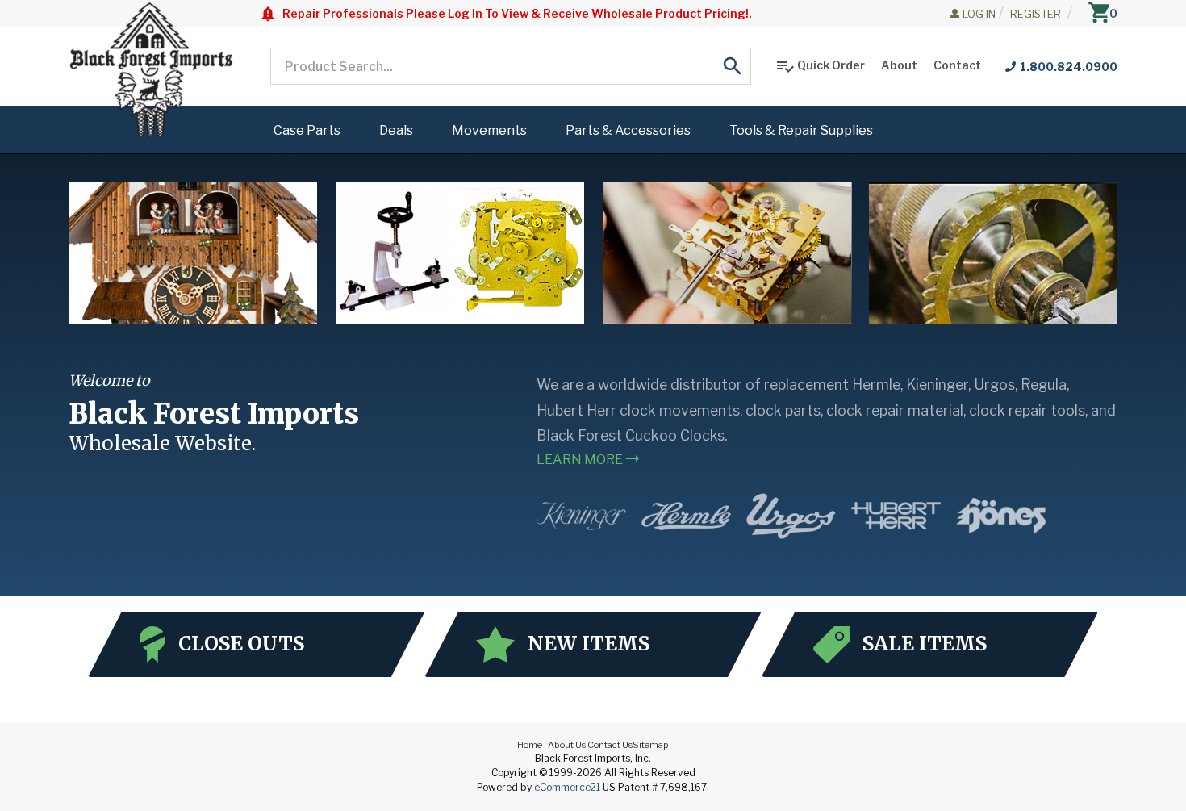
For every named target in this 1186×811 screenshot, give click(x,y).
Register (1035, 13)
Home (529, 744)
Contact (957, 65)
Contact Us (610, 744)
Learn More (589, 458)
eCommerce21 (567, 787)
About (899, 65)
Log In (979, 13)
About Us (567, 744)
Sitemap (651, 744)
